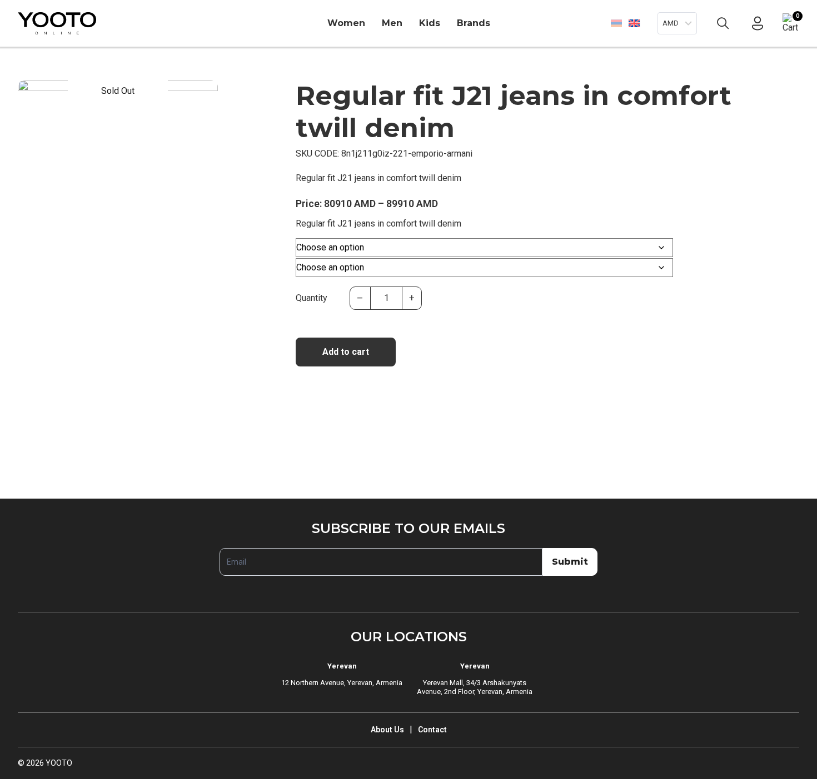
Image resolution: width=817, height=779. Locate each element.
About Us (387, 729)
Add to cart (345, 351)
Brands (473, 23)
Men (392, 23)
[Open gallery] (33, 95)
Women (346, 23)
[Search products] (723, 23)
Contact (432, 729)
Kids (429, 23)
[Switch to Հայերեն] (616, 23)
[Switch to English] (634, 23)
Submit (570, 561)
